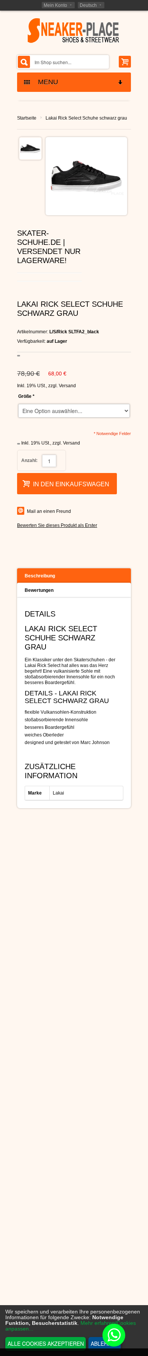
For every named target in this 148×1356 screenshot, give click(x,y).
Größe (26, 396)
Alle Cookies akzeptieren (46, 1343)
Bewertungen (39, 590)
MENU (45, 82)
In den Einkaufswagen (71, 484)
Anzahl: (29, 460)
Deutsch (88, 5)
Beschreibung (40, 576)
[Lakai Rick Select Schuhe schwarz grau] (30, 148)
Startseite (26, 118)
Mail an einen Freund (49, 511)
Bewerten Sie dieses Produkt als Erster (57, 525)
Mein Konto (55, 5)
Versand (67, 385)
